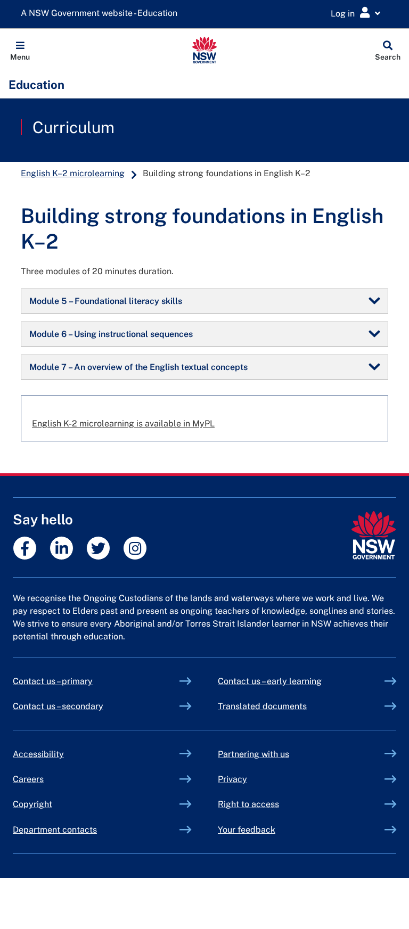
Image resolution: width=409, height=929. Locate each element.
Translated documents (262, 706)
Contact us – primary (53, 681)
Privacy (232, 779)
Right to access (248, 804)
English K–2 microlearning (73, 173)
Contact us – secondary (58, 706)
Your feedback (246, 830)
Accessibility (38, 754)
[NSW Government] (373, 535)
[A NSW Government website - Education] (102, 13)
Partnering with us (253, 754)
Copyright (32, 804)
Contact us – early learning (270, 681)
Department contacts (55, 830)
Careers (28, 779)
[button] (20, 50)
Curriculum (73, 127)
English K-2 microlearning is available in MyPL (123, 423)
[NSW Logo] (204, 50)
